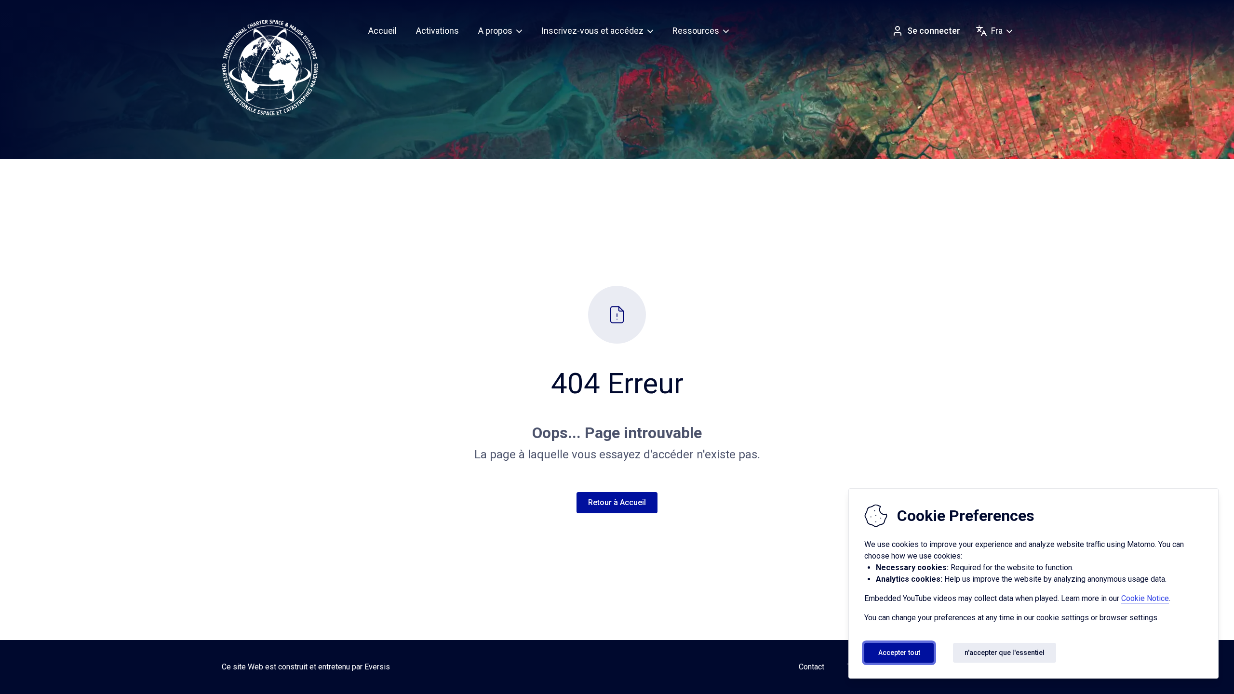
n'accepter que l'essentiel (1005, 652)
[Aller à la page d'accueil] (270, 67)
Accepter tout (899, 652)
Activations (437, 31)
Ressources (695, 31)
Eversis (377, 666)
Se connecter (933, 31)
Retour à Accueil (617, 502)
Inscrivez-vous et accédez (592, 31)
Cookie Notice (1145, 598)
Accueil (382, 31)
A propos (495, 31)
